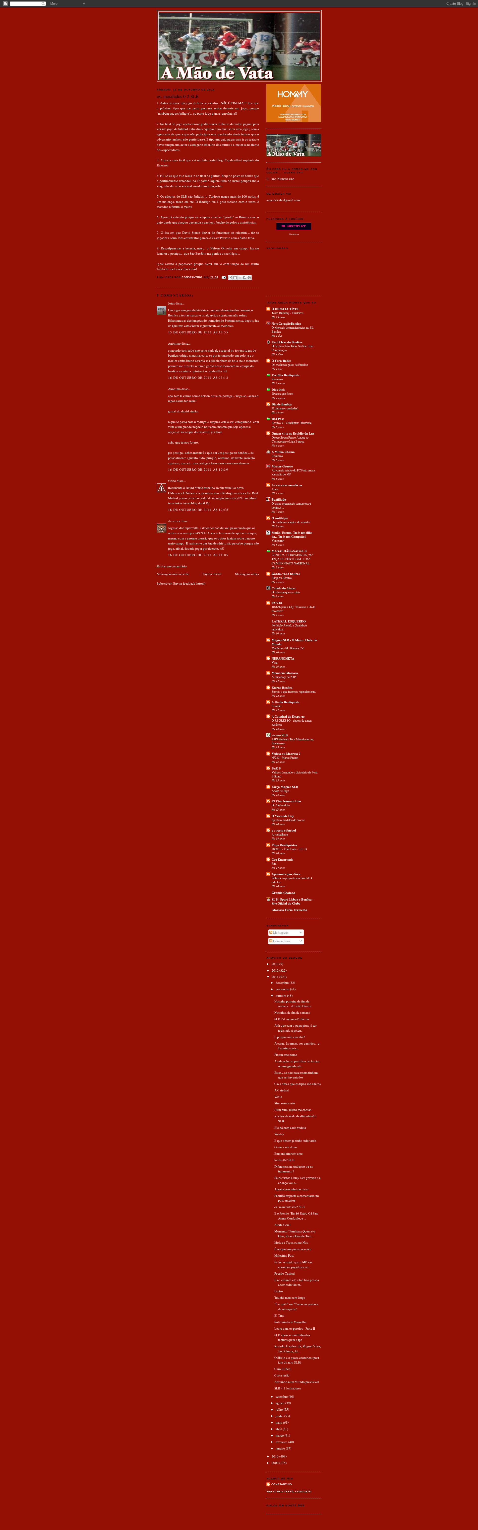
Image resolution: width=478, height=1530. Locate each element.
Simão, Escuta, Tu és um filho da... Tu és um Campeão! (292, 534)
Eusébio (276, 706)
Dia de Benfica (282, 404)
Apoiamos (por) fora (286, 873)
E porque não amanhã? (289, 1037)
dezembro (283, 982)
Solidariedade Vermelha (290, 1322)
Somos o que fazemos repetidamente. (294, 691)
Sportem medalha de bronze (288, 820)
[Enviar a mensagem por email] (230, 277)
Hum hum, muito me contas (292, 1109)
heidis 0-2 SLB (284, 1160)
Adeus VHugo (280, 791)
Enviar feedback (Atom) (189, 583)
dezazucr (174, 521)
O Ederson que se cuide (286, 592)
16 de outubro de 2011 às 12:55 (198, 509)
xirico (172, 480)
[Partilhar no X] (239, 277)
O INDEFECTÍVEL (285, 308)
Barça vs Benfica (282, 578)
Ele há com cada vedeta (290, 1127)
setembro (282, 1396)
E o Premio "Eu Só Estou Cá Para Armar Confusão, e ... (296, 1216)
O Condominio (281, 805)
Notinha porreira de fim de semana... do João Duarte (292, 1003)
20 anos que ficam (282, 393)
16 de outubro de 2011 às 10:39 (198, 469)
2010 (275, 1456)
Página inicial (212, 574)
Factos (278, 1291)
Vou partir (278, 540)
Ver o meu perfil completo (288, 1491)
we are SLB (280, 735)
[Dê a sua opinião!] (235, 277)
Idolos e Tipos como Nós (291, 1242)
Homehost (294, 234)
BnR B (276, 768)
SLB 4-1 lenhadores (287, 1388)
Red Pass (278, 418)
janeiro (281, 1448)
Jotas (171, 303)
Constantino (281, 1484)
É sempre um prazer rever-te (292, 1249)
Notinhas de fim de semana (292, 1012)
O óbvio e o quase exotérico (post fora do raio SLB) (296, 1360)
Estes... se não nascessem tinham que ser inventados (296, 1075)
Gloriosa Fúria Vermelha (289, 909)
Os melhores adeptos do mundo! (291, 522)
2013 (275, 964)
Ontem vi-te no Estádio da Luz (293, 433)
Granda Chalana (283, 892)
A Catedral (281, 1090)
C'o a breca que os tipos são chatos (297, 1083)
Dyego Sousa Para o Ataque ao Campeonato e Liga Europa (290, 439)
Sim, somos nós (284, 1103)
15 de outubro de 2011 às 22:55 (198, 332)
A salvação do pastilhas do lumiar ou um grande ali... (297, 1063)
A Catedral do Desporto (288, 716)
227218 (277, 602)
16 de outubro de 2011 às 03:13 (198, 377)
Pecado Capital (284, 1273)
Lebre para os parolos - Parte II (294, 1328)
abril (279, 1429)
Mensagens (280, 932)
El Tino (279, 1315)
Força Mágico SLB (285, 786)
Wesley (279, 1134)
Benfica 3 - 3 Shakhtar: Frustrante (291, 423)
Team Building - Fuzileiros (287, 313)
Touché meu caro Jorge (289, 1297)
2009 (275, 1462)
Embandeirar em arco (288, 1153)
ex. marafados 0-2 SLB (289, 1207)
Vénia (278, 1096)
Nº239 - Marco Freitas (285, 758)
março (280, 1435)
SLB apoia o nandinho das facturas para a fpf (292, 1337)
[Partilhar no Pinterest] (249, 277)
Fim (274, 863)
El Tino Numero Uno (280, 178)
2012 (275, 970)
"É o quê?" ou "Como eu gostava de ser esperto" (296, 1306)
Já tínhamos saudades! (285, 408)
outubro (281, 995)
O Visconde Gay (283, 815)
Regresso (277, 379)
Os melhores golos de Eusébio (290, 365)
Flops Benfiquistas (284, 844)
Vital (274, 662)
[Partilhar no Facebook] (244, 277)
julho (280, 1409)
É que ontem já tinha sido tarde (295, 1140)
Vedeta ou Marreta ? (286, 753)
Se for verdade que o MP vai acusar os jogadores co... (293, 1264)
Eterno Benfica (282, 687)
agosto (280, 1403)
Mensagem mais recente (173, 574)
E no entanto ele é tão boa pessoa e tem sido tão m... (296, 1282)
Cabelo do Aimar (284, 588)
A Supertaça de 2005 (284, 677)
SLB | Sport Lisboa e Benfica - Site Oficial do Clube (292, 901)
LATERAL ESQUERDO (289, 621)
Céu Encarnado (283, 859)
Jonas (275, 489)
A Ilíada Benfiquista (285, 701)
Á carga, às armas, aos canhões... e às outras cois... (296, 1046)
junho (280, 1416)
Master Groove (282, 466)
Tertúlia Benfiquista (285, 375)
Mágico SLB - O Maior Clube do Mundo (294, 641)
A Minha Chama (283, 451)
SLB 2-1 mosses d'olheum (291, 1019)
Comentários (281, 941)
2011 (275, 977)
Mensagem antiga (247, 574)
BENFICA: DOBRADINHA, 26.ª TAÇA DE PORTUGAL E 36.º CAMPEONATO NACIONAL (292, 559)
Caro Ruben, (282, 1369)
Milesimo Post (284, 1255)
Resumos (277, 456)
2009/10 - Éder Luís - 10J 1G (289, 849)
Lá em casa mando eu (287, 484)
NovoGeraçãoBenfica (286, 323)
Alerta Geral (282, 1225)
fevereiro (282, 1442)
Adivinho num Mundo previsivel (296, 1381)
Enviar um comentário (172, 566)
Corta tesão (282, 1375)
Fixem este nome (285, 1054)
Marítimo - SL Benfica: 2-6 (288, 648)
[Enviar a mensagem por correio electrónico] (223, 277)
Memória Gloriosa (285, 672)
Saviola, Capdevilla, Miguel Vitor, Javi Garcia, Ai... (297, 1348)
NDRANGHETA (283, 658)
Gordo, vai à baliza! (286, 573)
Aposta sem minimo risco (291, 1189)
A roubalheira (280, 834)
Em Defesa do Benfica (287, 341)
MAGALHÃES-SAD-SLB (289, 550)
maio (279, 1422)
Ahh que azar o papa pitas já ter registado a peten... (295, 1028)
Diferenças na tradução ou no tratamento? (293, 1169)
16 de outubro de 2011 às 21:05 (198, 555)
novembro (283, 989)
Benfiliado (279, 499)
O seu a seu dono (285, 1147)
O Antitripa (280, 518)
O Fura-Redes (281, 360)
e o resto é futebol (284, 830)
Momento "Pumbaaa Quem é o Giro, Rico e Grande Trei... (294, 1233)
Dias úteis (278, 389)
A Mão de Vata (239, 18)
